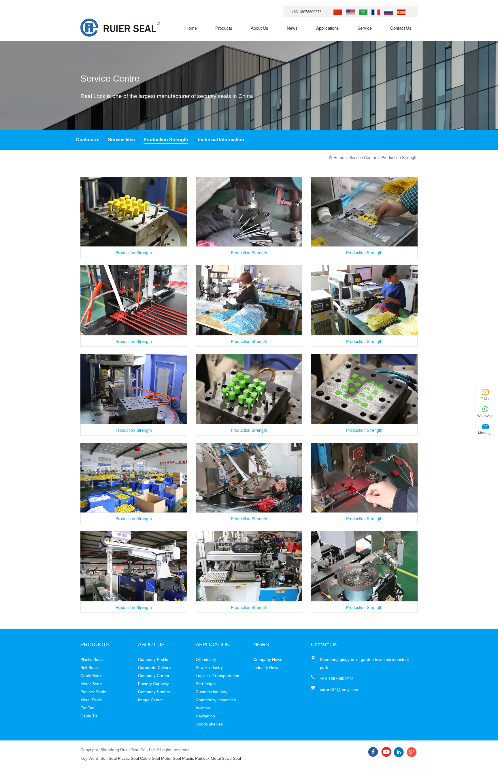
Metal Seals (91, 700)
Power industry (209, 667)
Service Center (362, 157)
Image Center (150, 700)
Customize (87, 139)
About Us (259, 28)
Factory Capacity (153, 683)
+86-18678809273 (306, 12)
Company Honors (154, 691)
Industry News (266, 667)
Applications (327, 28)
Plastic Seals (91, 659)
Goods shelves (209, 724)
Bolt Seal (109, 758)
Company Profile (153, 659)
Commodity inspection (216, 700)
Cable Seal (150, 758)
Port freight (206, 683)
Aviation (203, 708)
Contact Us (401, 28)
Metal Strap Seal (226, 758)
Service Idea (121, 139)
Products (223, 28)
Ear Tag (87, 708)
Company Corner (153, 675)
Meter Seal (171, 758)
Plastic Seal (128, 758)
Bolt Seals (89, 667)
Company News (267, 659)
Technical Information (220, 139)
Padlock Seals (93, 691)
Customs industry (211, 691)
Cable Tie (89, 716)
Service (364, 28)
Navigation (205, 716)
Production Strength (166, 139)
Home (191, 28)
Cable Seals (91, 675)
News (292, 28)
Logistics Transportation (217, 675)
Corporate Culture (154, 667)
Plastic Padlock (196, 758)
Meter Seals (91, 683)
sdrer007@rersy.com (339, 689)
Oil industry (206, 659)
